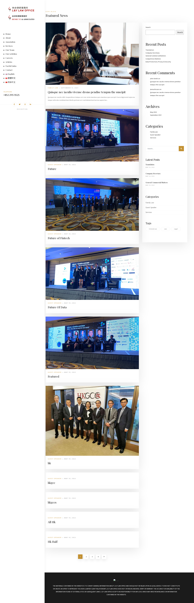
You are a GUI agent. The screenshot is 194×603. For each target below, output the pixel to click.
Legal (176, 229)
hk (49, 463)
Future (52, 169)
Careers (9, 58)
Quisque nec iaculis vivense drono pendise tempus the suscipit (87, 92)
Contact (9, 70)
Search (148, 27)
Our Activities (11, 54)
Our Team (10, 50)
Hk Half (52, 541)
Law (165, 229)
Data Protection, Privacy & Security (158, 61)
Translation (150, 50)
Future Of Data (57, 307)
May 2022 (153, 112)
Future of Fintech (59, 238)
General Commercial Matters (156, 55)
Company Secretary (153, 53)
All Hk (51, 522)
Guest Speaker (155, 134)
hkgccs (52, 502)
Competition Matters (153, 58)
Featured (53, 376)
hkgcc (51, 482)
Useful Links (11, 66)
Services (9, 46)
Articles (9, 62)
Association (10, 42)
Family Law (154, 132)
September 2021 (155, 115)
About (8, 38)
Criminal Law (153, 229)
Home (8, 34)
